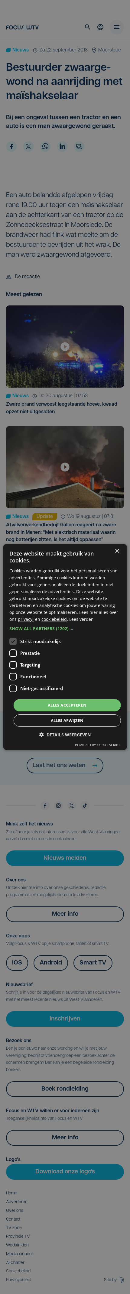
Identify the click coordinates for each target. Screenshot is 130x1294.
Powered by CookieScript (97, 745)
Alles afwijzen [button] (67, 720)
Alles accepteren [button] (67, 704)
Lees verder (81, 619)
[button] (65, 628)
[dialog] (65, 647)
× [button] (117, 551)
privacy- (26, 619)
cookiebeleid (54, 619)
